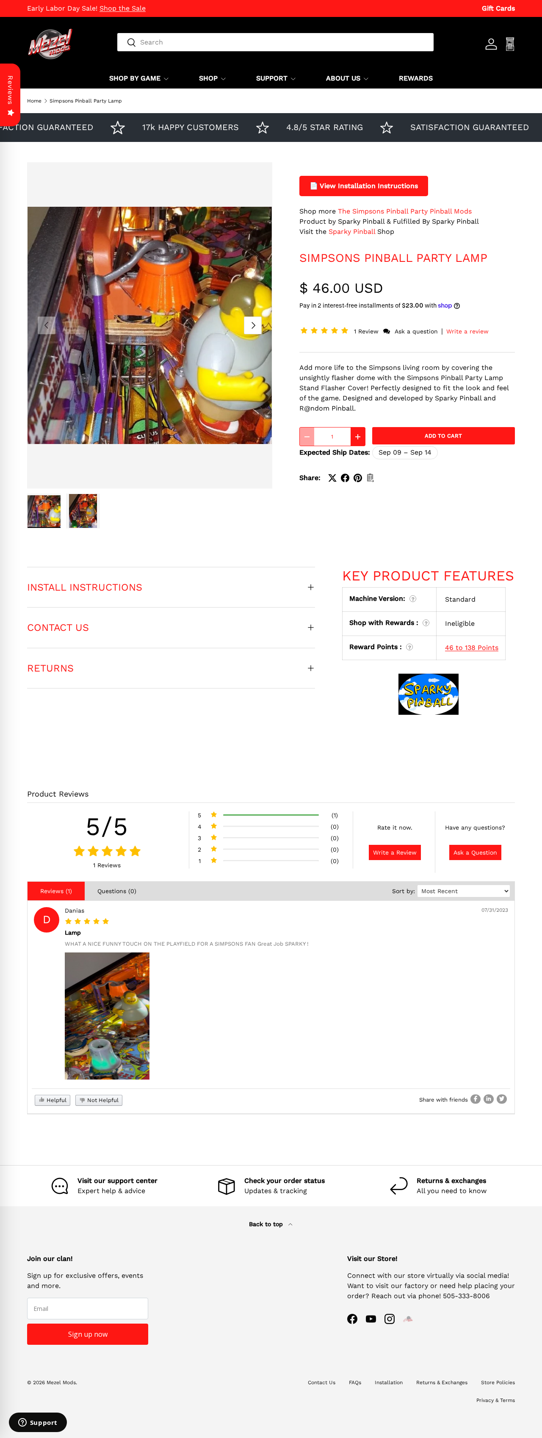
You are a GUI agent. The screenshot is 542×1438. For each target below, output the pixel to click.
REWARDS (416, 78)
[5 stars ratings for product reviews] (107, 852)
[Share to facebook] (475, 1099)
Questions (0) (116, 891)
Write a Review (395, 852)
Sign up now (88, 1334)
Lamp (73, 932)
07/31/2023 (494, 910)
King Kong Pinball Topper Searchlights (89, 8)
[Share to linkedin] (489, 1099)
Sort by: (403, 891)
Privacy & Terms (495, 1400)
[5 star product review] (87, 921)
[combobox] (275, 42)
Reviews (10, 90)
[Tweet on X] (332, 477)
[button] (326, 331)
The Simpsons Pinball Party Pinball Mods (405, 211)
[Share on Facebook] (345, 477)
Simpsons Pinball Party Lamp (86, 100)
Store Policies (498, 1382)
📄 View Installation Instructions (364, 186)
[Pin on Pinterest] (357, 477)
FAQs (355, 1382)
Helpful (55, 1100)
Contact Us (321, 1382)
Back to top (267, 1224)
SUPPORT (272, 78)
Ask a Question (475, 852)
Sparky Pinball (352, 232)
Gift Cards (498, 8)
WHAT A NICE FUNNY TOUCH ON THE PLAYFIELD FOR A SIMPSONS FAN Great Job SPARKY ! (187, 944)
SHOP (208, 78)
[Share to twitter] (502, 1099)
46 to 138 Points (471, 648)
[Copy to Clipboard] (370, 477)
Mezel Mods (61, 1382)
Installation (389, 1382)
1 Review (367, 331)
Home (34, 100)
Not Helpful (102, 1100)
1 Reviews (107, 865)
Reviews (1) (56, 891)
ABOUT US (343, 78)
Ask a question (416, 331)
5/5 (107, 826)
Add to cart (443, 436)
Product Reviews (57, 793)
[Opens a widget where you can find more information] (37, 1423)
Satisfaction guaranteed (449, 127)
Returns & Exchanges (441, 1382)
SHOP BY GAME (134, 78)
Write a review (467, 331)
